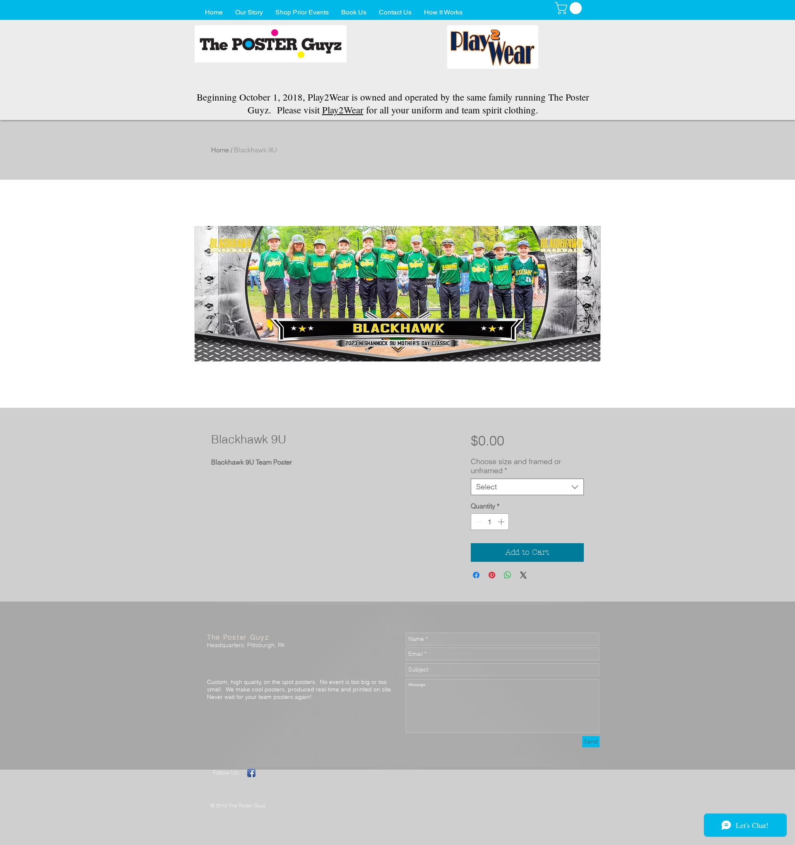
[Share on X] (523, 575)
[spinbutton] (490, 522)
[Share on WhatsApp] (508, 575)
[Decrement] (478, 522)
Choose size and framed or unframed (516, 466)
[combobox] (527, 487)
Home (220, 150)
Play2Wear (343, 110)
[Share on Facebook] (476, 575)
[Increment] (502, 522)
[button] (570, 8)
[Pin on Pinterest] (492, 575)
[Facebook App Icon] (251, 773)
